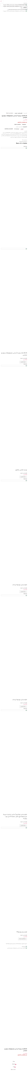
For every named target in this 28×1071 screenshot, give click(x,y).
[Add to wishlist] (21, 1058)
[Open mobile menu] (25, 1)
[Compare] (25, 1058)
